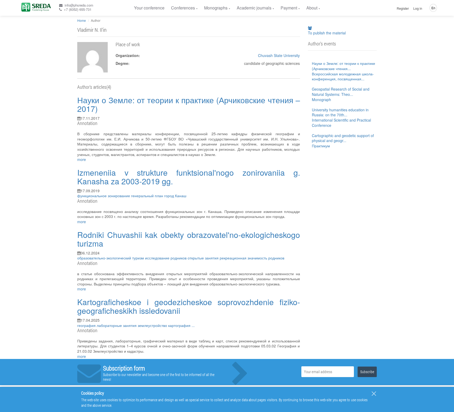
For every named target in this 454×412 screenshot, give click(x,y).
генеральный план (147, 195)
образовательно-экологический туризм (111, 257)
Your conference (149, 8)
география (87, 325)
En (433, 8)
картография (180, 325)
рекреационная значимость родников (252, 257)
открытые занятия (204, 257)
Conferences (183, 8)
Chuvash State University (279, 55)
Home (81, 20)
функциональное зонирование (104, 195)
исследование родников (166, 257)
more (81, 159)
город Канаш (175, 195)
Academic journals (254, 8)
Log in (417, 8)
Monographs (216, 8)
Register (403, 8)
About (311, 8)
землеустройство (153, 325)
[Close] (374, 393)
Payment (289, 8)
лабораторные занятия (117, 325)
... (193, 325)
